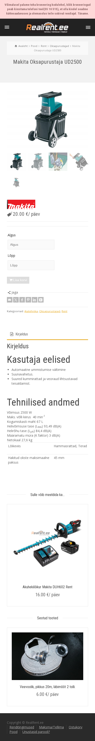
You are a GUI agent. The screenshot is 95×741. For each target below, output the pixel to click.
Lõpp (11, 255)
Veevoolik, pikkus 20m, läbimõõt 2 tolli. (47, 687)
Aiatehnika (31, 311)
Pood (13, 731)
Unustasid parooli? (36, 731)
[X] (16, 300)
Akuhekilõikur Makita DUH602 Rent (47, 587)
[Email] (9, 300)
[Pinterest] (28, 300)
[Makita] (21, 204)
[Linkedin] (34, 300)
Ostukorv (75, 727)
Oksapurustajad (49, 311)
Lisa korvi (20, 280)
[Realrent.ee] (47, 27)
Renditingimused (21, 727)
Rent (64, 311)
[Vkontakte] (41, 300)
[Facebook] (22, 300)
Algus (12, 235)
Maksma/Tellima (51, 727)
